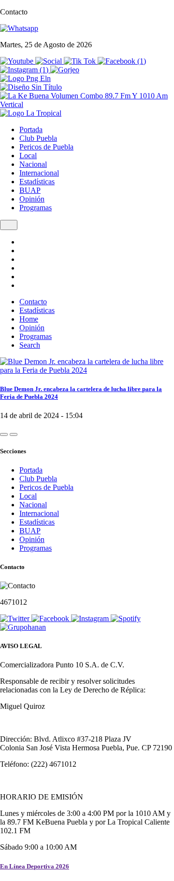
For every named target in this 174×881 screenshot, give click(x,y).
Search (29, 345)
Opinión (31, 199)
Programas (35, 207)
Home (28, 319)
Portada (31, 129)
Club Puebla (38, 138)
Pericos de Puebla (46, 147)
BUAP (30, 190)
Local (28, 155)
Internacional (39, 173)
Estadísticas (37, 181)
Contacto (33, 302)
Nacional (33, 164)
